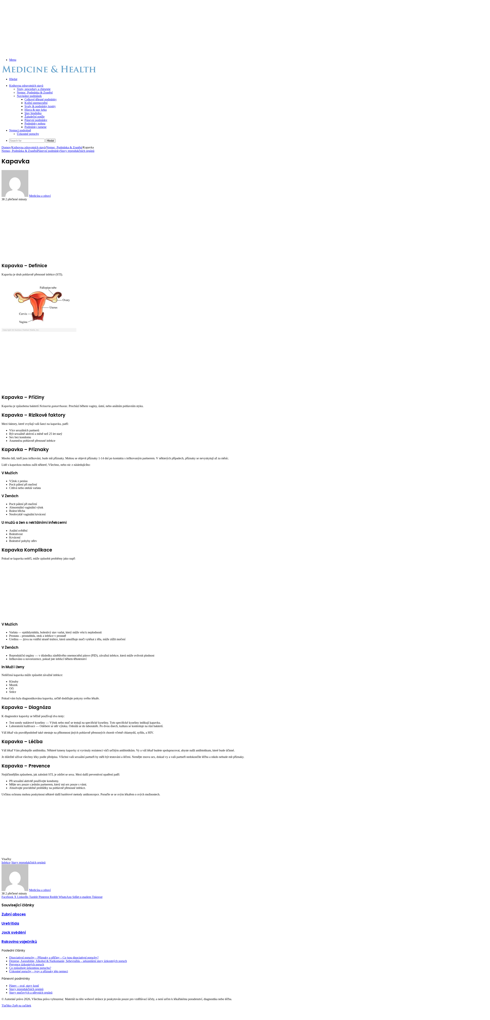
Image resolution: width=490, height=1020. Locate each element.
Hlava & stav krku (35, 109)
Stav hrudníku (33, 113)
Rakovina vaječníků (19, 941)
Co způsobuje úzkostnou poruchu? (30, 967)
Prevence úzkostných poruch (26, 964)
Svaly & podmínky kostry (40, 106)
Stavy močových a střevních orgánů (30, 992)
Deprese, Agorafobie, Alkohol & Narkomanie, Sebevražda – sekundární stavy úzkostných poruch (68, 961)
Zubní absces (14, 914)
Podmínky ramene (35, 127)
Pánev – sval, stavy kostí (24, 985)
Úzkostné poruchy (28, 133)
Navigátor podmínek (29, 96)
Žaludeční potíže (34, 116)
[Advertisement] (116, 28)
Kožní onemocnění (35, 102)
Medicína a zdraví (40, 195)
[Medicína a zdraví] (49, 72)
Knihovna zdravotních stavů (26, 85)
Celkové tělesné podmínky (40, 99)
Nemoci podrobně (20, 130)
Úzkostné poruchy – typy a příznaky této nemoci (38, 971)
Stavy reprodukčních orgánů (77, 150)
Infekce (6, 862)
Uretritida (10, 923)
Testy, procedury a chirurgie (34, 89)
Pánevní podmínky (35, 120)
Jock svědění (14, 932)
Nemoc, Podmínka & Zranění (35, 92)
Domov (6, 147)
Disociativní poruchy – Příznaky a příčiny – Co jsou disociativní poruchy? (54, 957)
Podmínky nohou (34, 123)
